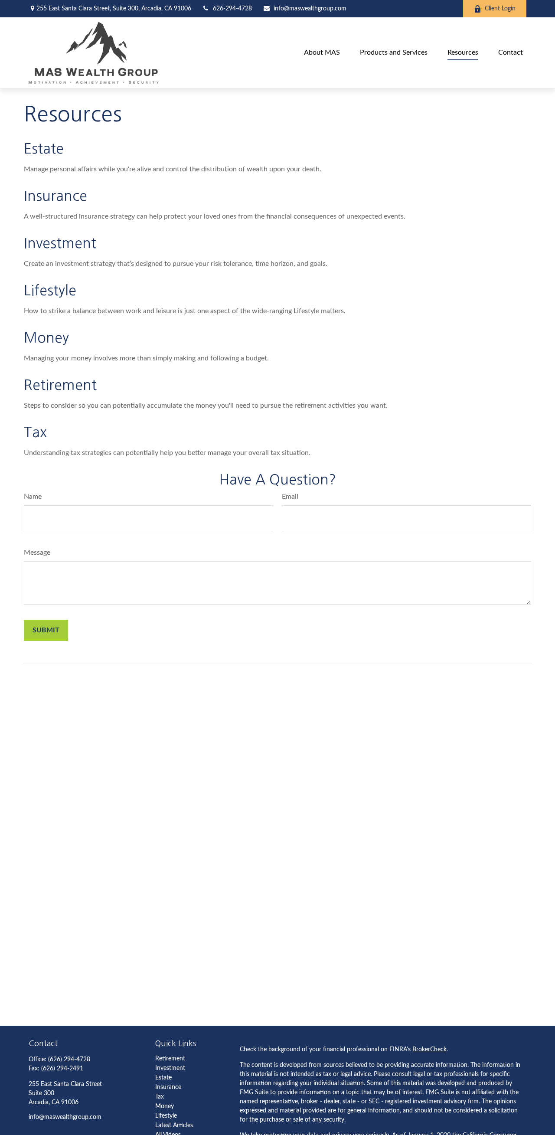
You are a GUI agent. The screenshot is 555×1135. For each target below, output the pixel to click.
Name (33, 496)
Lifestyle (50, 291)
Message (37, 552)
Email (290, 496)
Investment (60, 243)
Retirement (60, 385)
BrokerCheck (429, 1050)
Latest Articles (174, 1125)
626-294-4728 (232, 9)
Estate (44, 149)
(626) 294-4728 (69, 1059)
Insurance (55, 196)
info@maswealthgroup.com (310, 9)
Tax (35, 432)
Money (46, 338)
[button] (321, 52)
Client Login (500, 9)
